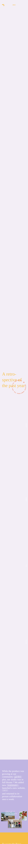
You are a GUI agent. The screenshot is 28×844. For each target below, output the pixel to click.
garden (17, 777)
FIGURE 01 (5, 790)
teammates (13, 785)
